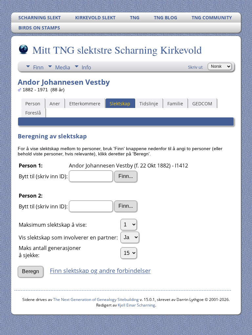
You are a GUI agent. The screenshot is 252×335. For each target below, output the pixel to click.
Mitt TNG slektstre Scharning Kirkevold (117, 50)
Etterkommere (84, 103)
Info (86, 67)
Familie (175, 103)
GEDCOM (202, 103)
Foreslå (33, 113)
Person (32, 103)
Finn (38, 67)
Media (62, 67)
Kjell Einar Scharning (136, 305)
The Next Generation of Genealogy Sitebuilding (96, 299)
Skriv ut (195, 67)
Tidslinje (148, 103)
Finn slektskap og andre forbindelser (100, 271)
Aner (55, 103)
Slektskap (120, 103)
